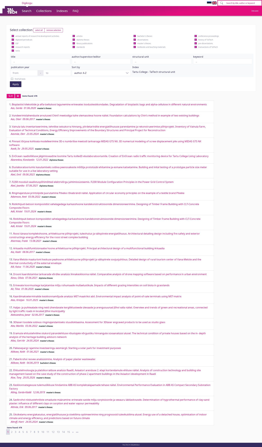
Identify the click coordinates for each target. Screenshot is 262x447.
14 (63, 432)
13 (58, 432)
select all (39, 30)
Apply (15, 84)
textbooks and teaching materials (151, 47)
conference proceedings (208, 36)
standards (80, 47)
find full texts (20, 79)
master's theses (144, 43)
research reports (22, 47)
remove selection (53, 30)
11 (48, 432)
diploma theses (82, 39)
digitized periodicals (23, 39)
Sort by (76, 67)
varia (17, 50)
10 (42, 432)
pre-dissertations (205, 43)
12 (53, 432)
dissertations (142, 39)
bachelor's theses (144, 36)
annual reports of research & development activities (37, 36)
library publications (84, 43)
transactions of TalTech (208, 47)
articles (79, 36)
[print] (18, 96)
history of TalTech (205, 39)
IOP (16, 43)
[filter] (11, 96)
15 (68, 432)
